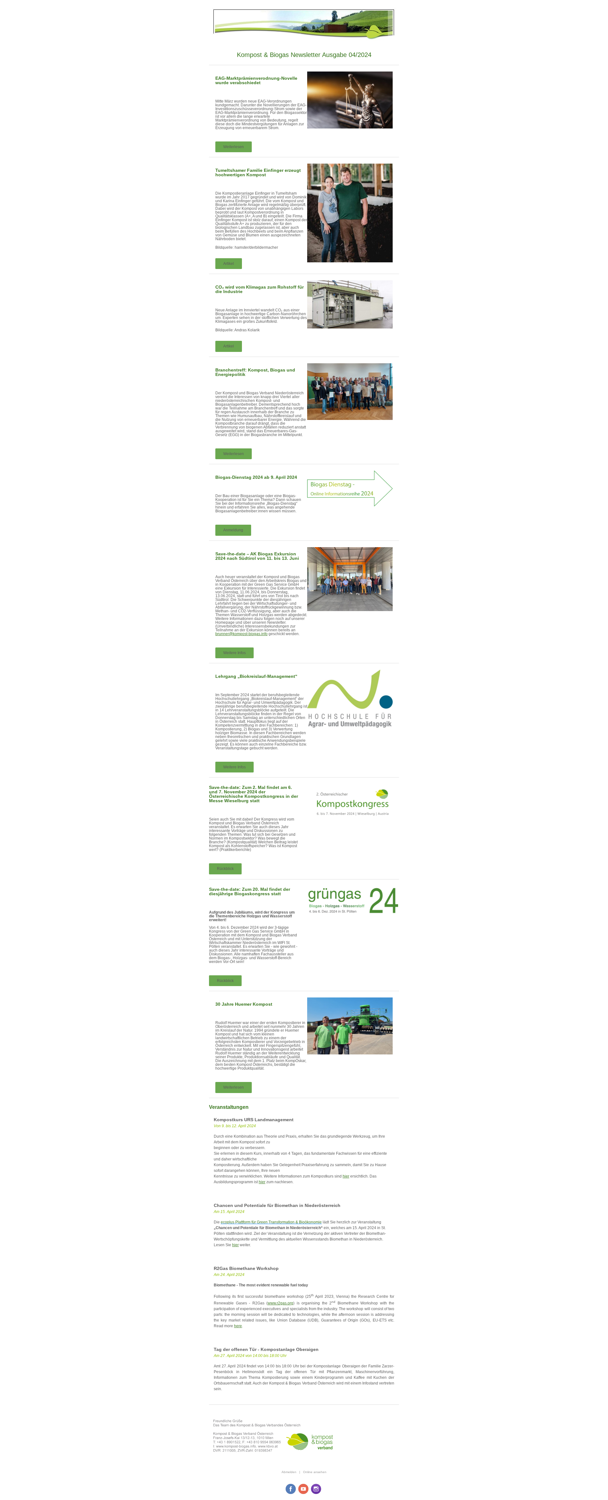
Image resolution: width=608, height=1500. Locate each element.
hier (346, 1176)
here (238, 1326)
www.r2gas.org (280, 1303)
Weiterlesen (233, 147)
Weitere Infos (234, 653)
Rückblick (225, 868)
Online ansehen (314, 1472)
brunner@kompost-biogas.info (241, 634)
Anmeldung (233, 530)
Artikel (228, 263)
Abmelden (289, 1472)
